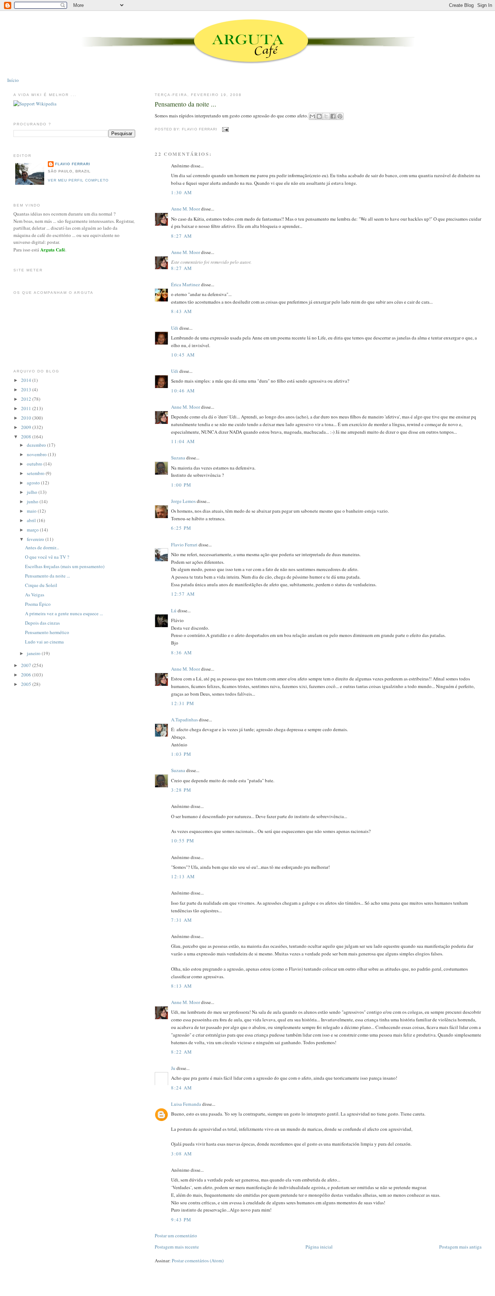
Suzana (178, 457)
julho (32, 492)
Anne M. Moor (185, 208)
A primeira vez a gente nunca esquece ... (64, 613)
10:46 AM (183, 390)
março (33, 529)
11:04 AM (183, 441)
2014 (26, 380)
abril (32, 520)
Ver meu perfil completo (78, 180)
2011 (26, 408)
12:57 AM (183, 594)
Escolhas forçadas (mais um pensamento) (64, 566)
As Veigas (34, 594)
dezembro (37, 445)
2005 (26, 684)
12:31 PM (182, 703)
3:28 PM (181, 790)
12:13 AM (183, 876)
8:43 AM (181, 311)
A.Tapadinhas (184, 719)
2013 (26, 389)
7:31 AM (181, 920)
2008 (26, 436)
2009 (26, 427)
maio (32, 511)
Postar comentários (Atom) (198, 1260)
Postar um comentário (176, 1235)
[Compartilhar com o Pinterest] (340, 116)
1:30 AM (181, 192)
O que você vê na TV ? (47, 557)
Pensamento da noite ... (185, 104)
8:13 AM (181, 986)
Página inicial (319, 1246)
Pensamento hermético (47, 632)
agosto (34, 482)
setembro (36, 473)
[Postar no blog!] (319, 116)
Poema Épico (38, 604)
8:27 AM (181, 236)
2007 (26, 665)
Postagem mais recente (177, 1246)
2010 (26, 417)
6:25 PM (181, 528)
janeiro (34, 653)
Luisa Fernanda (186, 1104)
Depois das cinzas (42, 623)
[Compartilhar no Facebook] (333, 116)
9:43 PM (181, 1219)
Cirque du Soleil (41, 585)
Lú (173, 610)
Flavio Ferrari (184, 544)
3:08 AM (181, 1153)
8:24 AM (181, 1087)
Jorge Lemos (183, 501)
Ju (173, 1068)
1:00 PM (181, 485)
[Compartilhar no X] (326, 116)
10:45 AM (183, 354)
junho (33, 501)
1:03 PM (181, 754)
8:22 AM (181, 1052)
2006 (26, 674)
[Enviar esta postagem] (224, 129)
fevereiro (36, 539)
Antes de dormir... (42, 547)
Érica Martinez (185, 284)
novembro (37, 454)
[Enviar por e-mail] (312, 116)
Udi (174, 328)
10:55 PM (182, 840)
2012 (26, 399)
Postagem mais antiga (460, 1246)
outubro (35, 464)
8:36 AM (181, 652)
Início (13, 80)
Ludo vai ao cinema (44, 641)
